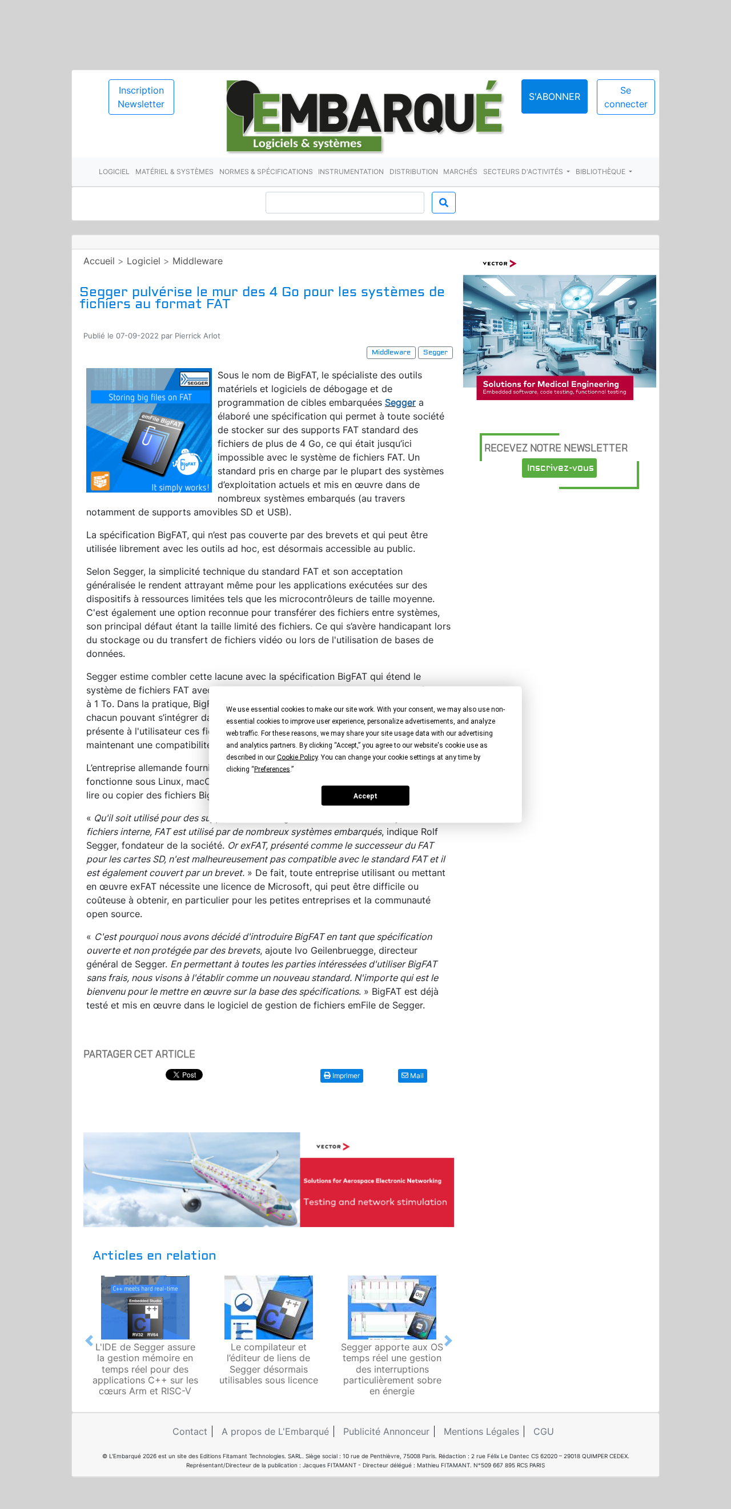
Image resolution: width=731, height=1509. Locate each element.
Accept (365, 796)
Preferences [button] (272, 769)
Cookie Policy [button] (297, 757)
